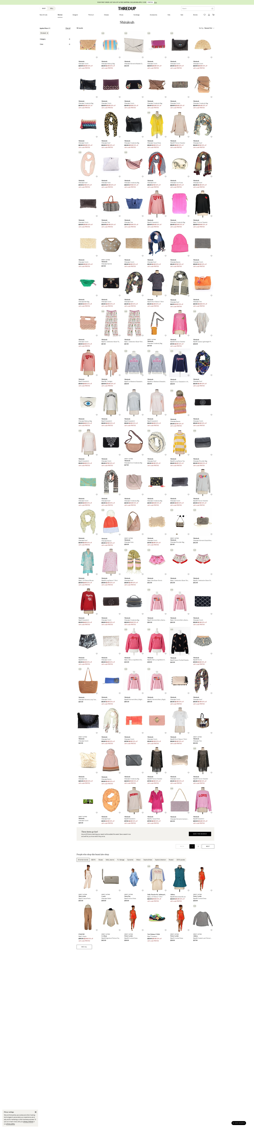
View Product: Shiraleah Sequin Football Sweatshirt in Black (180, 646)
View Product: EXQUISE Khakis (88, 923)
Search (184, 8)
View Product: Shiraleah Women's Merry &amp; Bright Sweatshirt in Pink (157, 607)
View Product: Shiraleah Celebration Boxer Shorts (180, 567)
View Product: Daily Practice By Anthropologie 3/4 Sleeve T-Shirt (157, 883)
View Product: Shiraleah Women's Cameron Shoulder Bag (180, 805)
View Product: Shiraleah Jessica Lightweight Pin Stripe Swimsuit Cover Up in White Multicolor (203, 328)
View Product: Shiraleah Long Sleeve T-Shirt (111, 567)
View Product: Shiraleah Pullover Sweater (180, 129)
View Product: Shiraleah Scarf (111, 129)
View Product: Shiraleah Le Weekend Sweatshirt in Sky (134, 368)
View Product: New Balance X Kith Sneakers (157, 923)
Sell (51, 8)
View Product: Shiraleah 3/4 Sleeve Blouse (88, 567)
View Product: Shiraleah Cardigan (111, 368)
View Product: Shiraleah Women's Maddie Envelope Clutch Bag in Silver (134, 50)
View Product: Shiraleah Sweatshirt (157, 209)
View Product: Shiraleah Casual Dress (157, 129)
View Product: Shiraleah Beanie (180, 249)
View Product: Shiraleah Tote (111, 209)
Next (208, 846)
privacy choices (28, 1122)
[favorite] (97, 57)
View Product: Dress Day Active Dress (134, 883)
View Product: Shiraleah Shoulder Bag (203, 448)
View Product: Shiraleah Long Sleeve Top (180, 448)
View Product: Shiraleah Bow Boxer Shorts (157, 567)
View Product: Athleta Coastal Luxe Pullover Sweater (203, 923)
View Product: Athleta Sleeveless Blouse (180, 883)
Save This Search (200, 834)
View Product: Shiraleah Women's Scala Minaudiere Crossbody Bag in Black (203, 527)
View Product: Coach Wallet (111, 883)
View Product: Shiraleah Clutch (88, 50)
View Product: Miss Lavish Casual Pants (88, 883)
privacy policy (10, 1124)
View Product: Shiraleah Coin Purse (180, 169)
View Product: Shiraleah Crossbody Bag (88, 90)
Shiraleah (43, 33)
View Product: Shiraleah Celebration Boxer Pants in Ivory (111, 328)
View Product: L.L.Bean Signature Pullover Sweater (111, 923)
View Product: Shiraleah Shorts (88, 646)
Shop (44, 8)
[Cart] (213, 15)
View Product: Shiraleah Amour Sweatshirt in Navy (180, 368)
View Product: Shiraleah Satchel (111, 249)
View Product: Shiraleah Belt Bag (88, 288)
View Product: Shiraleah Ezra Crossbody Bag (134, 448)
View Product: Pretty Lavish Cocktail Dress (203, 883)
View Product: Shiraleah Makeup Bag (111, 50)
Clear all (67, 28)
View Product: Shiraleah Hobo (111, 169)
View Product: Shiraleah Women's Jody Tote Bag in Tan (88, 686)
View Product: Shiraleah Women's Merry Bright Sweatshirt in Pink (134, 686)
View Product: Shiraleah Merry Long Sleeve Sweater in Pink (134, 646)
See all (84, 947)
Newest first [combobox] (208, 28)
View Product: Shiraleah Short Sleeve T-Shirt (157, 288)
